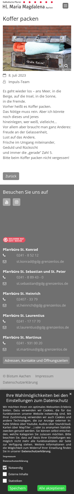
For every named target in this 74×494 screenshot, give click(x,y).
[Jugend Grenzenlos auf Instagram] (16, 202)
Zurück (11, 176)
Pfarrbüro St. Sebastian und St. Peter (34, 271)
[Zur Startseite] (28, 5)
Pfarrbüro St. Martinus (22, 337)
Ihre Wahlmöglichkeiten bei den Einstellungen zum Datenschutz (37, 398)
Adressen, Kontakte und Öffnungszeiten (36, 360)
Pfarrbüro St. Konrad (20, 249)
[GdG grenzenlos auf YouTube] (6, 202)
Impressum (9, 456)
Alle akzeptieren (51, 488)
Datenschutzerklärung (35, 451)
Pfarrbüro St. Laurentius (23, 315)
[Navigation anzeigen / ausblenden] (65, 6)
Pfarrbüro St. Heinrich (21, 293)
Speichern (18, 488)
